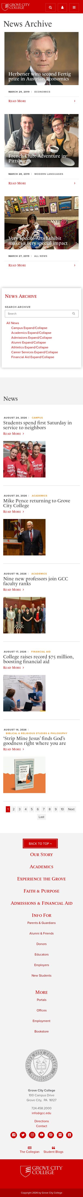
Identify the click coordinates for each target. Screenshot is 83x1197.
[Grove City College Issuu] (51, 1135)
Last (41, 817)
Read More (12, 433)
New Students (41, 976)
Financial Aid (41, 651)
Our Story (41, 854)
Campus (37, 417)
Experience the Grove (41, 878)
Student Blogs (53, 1152)
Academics (39, 495)
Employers (41, 965)
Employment (41, 1021)
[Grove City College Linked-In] (69, 1135)
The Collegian (29, 1152)
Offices (42, 1010)
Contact (41, 1126)
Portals (41, 1000)
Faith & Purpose (41, 891)
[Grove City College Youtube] (41, 1135)
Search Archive (18, 307)
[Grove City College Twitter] (23, 1135)
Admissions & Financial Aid (42, 903)
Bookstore (41, 1031)
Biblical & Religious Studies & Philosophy (36, 733)
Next (71, 809)
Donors (41, 944)
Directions (41, 1121)
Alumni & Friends (41, 933)
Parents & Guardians (41, 923)
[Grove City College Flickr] (60, 1135)
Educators (42, 954)
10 (62, 809)
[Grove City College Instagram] (32, 1135)
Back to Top (39, 844)
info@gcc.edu (41, 1113)
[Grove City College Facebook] (13, 1135)
